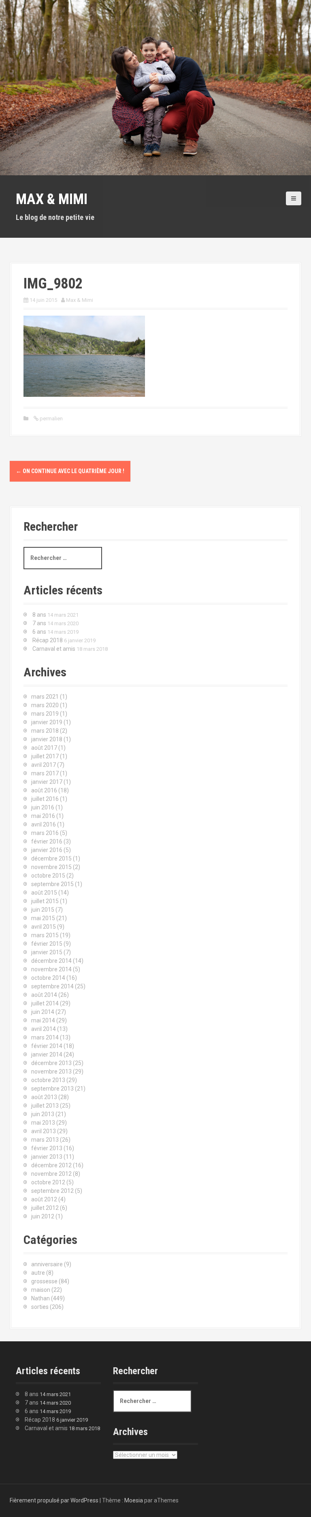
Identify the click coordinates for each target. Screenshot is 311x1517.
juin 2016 (42, 807)
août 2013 (44, 1097)
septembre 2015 (52, 884)
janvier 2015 (46, 952)
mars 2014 (45, 1037)
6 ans (39, 631)
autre (38, 1273)
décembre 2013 (51, 1063)
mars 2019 (45, 713)
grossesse (44, 1281)
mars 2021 (45, 696)
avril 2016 (43, 824)
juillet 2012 (45, 1208)
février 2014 (46, 1046)
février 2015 (46, 943)
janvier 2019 (46, 722)
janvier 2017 (46, 782)
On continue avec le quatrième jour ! (70, 471)
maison (40, 1290)
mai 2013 (43, 1122)
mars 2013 (45, 1139)
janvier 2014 (46, 1054)
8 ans (39, 614)
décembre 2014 (51, 961)
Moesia (133, 1500)
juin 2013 (42, 1114)
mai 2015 (43, 918)
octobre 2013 (48, 1080)
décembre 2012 (51, 1165)
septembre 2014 (52, 986)
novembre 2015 (51, 867)
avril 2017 (43, 765)
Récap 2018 (47, 640)
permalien (50, 418)
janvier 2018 (46, 739)
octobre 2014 (48, 978)
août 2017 (44, 748)
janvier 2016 (46, 850)
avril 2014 (43, 1029)
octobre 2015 (48, 875)
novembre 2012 (51, 1174)
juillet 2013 (45, 1105)
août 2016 (44, 790)
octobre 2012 (48, 1182)
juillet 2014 (45, 1003)
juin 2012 (42, 1216)
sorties (40, 1307)
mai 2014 (43, 1020)
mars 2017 (45, 773)
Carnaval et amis (53, 649)
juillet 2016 (45, 799)
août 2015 (44, 892)
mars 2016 (45, 833)
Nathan (40, 1298)
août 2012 (44, 1199)
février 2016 (46, 841)
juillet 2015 (45, 901)
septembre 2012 (52, 1191)
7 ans (39, 623)
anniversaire (47, 1264)
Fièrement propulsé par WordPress (54, 1500)
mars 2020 (45, 705)
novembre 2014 (51, 969)
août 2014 (44, 995)
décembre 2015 (51, 858)
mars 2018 (45, 730)
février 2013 (46, 1148)
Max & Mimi (51, 199)
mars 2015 (45, 935)
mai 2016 (43, 816)
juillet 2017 (45, 756)
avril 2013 (43, 1131)
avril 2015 (43, 926)
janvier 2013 (46, 1156)
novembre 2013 (51, 1071)
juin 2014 (42, 1012)
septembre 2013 (52, 1088)
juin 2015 (42, 909)
